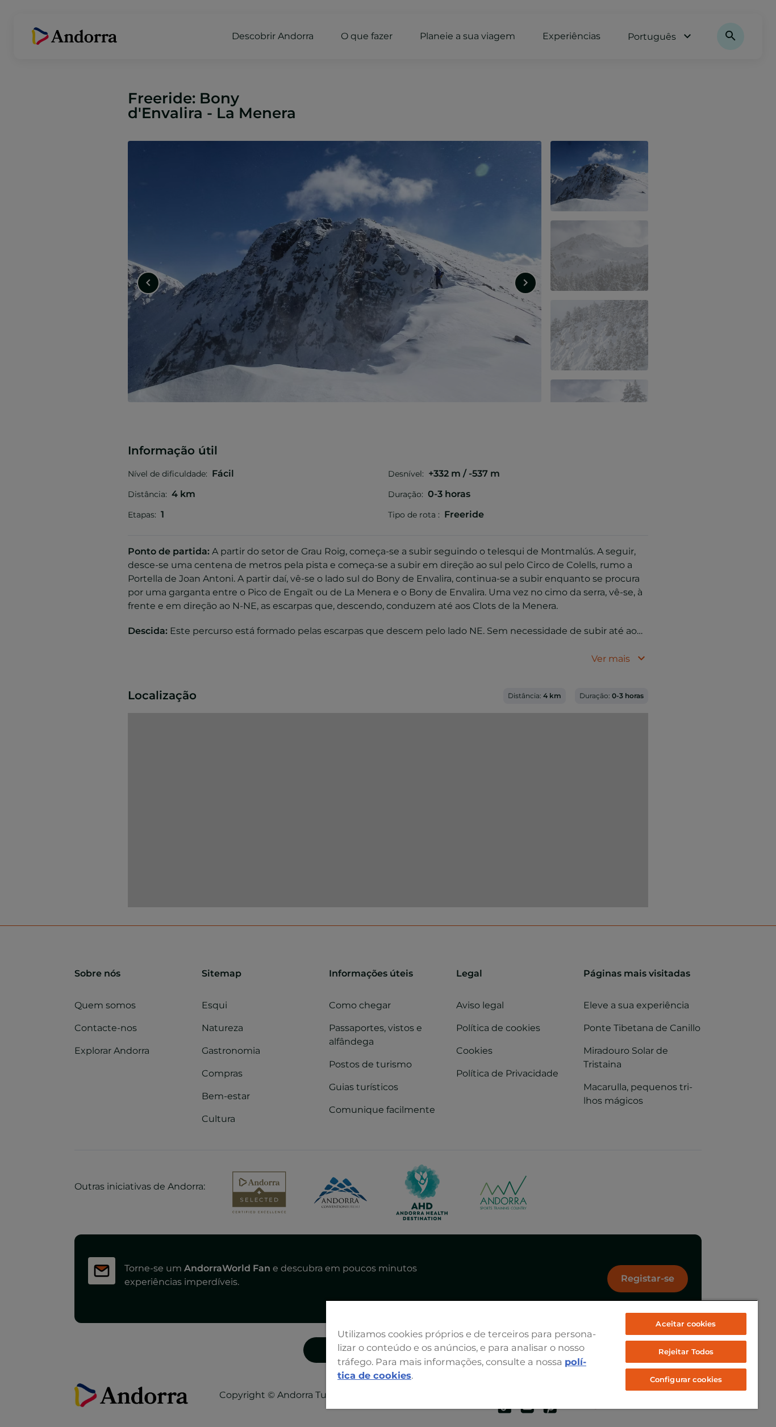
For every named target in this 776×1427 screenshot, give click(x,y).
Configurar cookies (686, 1379)
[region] (542, 1354)
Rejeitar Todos (686, 1351)
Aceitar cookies (686, 1323)
